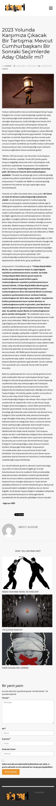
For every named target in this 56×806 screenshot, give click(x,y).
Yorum (5, 698)
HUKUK (5, 69)
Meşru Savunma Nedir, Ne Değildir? (20, 591)
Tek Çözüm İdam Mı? (12, 629)
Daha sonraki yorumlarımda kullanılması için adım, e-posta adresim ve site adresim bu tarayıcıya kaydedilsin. (27, 765)
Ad (4, 728)
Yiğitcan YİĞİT (9, 503)
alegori (8, 66)
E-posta (6, 739)
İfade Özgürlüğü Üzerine (15, 668)
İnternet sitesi (8, 749)
